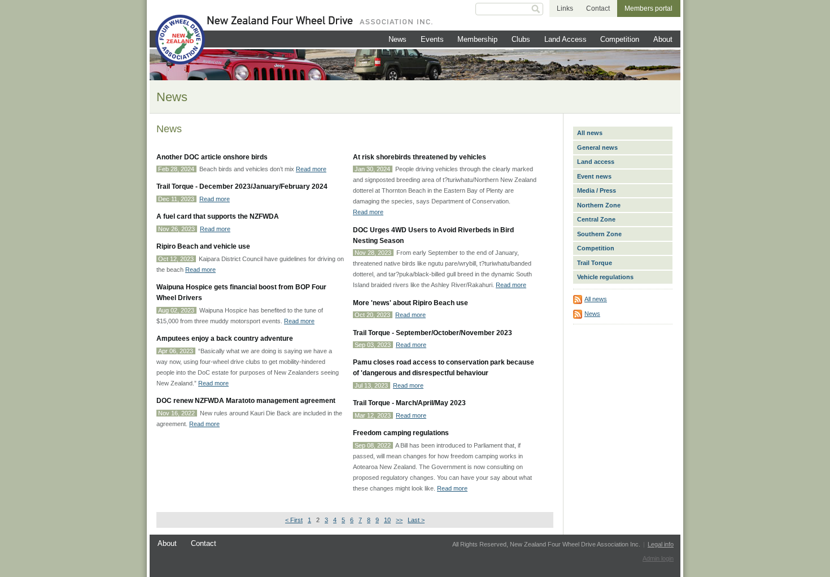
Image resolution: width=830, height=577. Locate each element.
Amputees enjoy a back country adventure (224, 338)
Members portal (648, 8)
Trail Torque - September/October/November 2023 (432, 333)
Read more (311, 169)
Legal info (661, 544)
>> (399, 520)
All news (589, 132)
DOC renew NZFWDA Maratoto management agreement (245, 401)
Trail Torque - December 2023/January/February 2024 (241, 186)
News (397, 39)
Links (565, 8)
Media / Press (596, 190)
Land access (595, 161)
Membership (477, 39)
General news (597, 147)
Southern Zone (599, 234)
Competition (619, 39)
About (662, 39)
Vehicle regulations (605, 277)
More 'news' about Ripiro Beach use (410, 303)
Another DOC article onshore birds (212, 157)
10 (387, 520)
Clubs (521, 39)
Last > (416, 520)
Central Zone (596, 219)
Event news (594, 176)
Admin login (658, 558)
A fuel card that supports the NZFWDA (217, 216)
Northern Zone (599, 205)
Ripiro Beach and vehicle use (203, 246)
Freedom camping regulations (401, 433)
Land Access (565, 39)
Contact (598, 8)
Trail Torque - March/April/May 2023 (409, 403)
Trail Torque (594, 262)
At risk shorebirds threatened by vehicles (419, 157)
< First (294, 520)
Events (432, 39)
